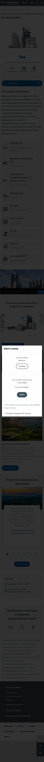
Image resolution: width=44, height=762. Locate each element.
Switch (22, 395)
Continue (22, 366)
